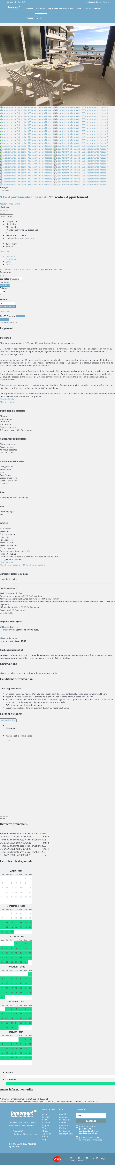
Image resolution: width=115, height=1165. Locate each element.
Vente (78, 8)
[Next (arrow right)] (4, 213)
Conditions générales (64, 1115)
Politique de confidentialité (66, 1132)
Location (40, 8)
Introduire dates (7, 306)
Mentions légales (63, 1126)
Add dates (5, 285)
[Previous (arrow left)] (1, 213)
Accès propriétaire (93, 2)
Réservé (10, 1072)
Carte (8, 261)
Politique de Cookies (64, 1121)
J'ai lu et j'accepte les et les (88, 1129)
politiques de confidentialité (86, 1129)
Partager (5, 207)
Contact (30, 18)
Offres (87, 8)
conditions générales (88, 1133)
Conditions (11, 259)
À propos (97, 8)
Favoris (106, 2)
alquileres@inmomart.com (25, 1134)
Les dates (4, 278)
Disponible (11, 1079)
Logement (10, 256)
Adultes (3, 288)
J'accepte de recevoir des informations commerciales (90, 1138)
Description (6, 216)
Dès (2, 272)
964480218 (18, 1131)
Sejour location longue (60, 8)
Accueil (29, 8)
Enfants (3, 299)
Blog (39, 18)
